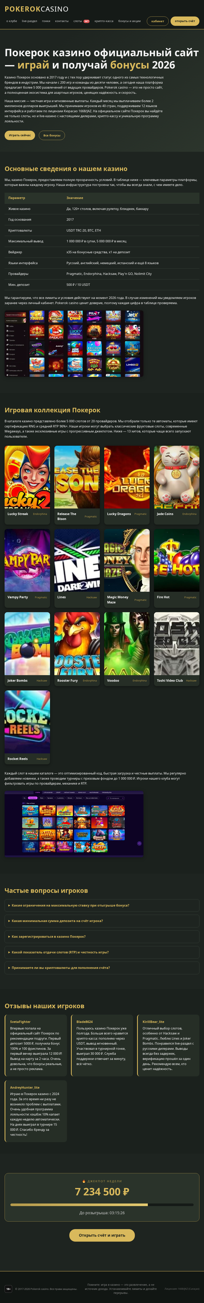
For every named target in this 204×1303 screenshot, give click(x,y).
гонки (46, 21)
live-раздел (29, 21)
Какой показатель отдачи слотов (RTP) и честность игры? (60, 952)
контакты (62, 21)
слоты (81, 21)
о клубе (11, 21)
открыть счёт (185, 21)
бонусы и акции (129, 21)
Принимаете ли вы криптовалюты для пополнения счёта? (61, 968)
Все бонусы (51, 135)
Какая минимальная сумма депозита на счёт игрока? (57, 921)
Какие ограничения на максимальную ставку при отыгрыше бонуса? (70, 905)
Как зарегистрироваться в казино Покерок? (49, 936)
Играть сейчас (20, 135)
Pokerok (37, 9)
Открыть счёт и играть (102, 1235)
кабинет (157, 21)
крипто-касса (104, 21)
